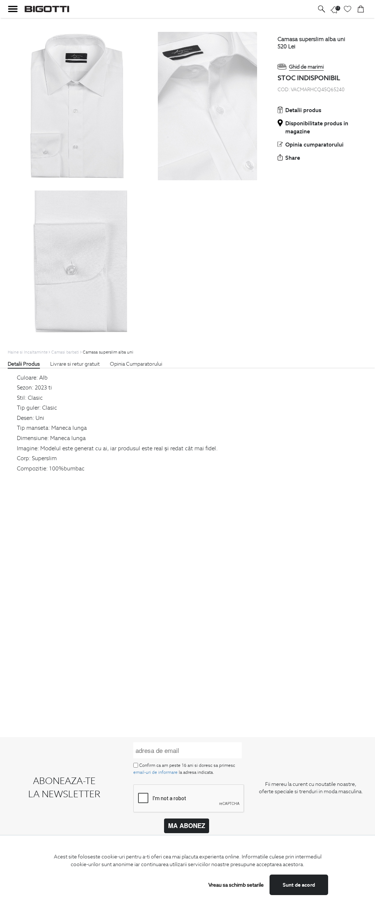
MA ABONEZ (186, 825)
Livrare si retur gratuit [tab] (75, 364)
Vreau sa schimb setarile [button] (236, 885)
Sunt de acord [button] (299, 885)
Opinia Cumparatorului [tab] (136, 364)
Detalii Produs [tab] (24, 364)
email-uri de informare (155, 772)
